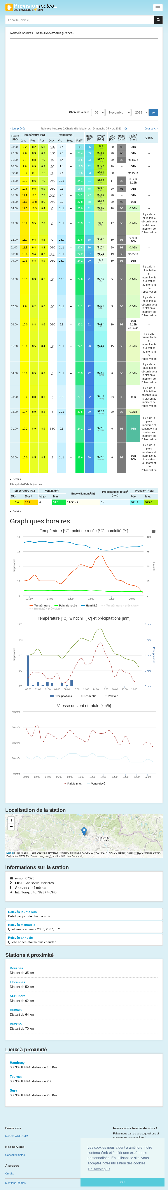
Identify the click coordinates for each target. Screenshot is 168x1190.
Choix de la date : (80, 112)
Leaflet (10, 852)
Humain (22, 1012)
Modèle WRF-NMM (16, 1136)
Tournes (32, 1079)
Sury (33, 1093)
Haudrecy (33, 1065)
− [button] (11, 826)
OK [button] (122, 1182)
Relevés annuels (32, 940)
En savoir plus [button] (99, 1169)
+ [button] (11, 820)
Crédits (9, 1173)
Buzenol (22, 1026)
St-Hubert (22, 998)
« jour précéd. (18, 128)
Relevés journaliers (29, 914)
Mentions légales (15, 1183)
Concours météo (15, 1155)
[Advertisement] (84, 73)
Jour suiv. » (151, 128)
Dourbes (22, 970)
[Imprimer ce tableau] (125, 128)
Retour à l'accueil (31, 7)
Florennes (22, 984)
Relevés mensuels (34, 927)
